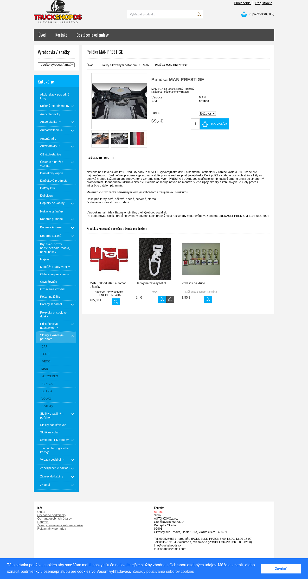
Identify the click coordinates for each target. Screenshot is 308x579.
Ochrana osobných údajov (54, 518)
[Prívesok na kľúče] (201, 259)
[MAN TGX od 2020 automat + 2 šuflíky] (109, 259)
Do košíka (219, 124)
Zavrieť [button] (281, 569)
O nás (41, 512)
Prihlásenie (242, 3)
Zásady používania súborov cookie (60, 525)
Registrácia (263, 3)
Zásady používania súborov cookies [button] (163, 571)
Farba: (156, 113)
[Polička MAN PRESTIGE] (119, 101)
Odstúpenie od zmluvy (93, 35)
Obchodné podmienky (51, 515)
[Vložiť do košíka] (170, 299)
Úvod (42, 35)
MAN (146, 65)
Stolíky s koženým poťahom (119, 65)
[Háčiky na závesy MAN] (155, 259)
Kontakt (61, 35)
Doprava (43, 522)
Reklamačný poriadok (51, 528)
